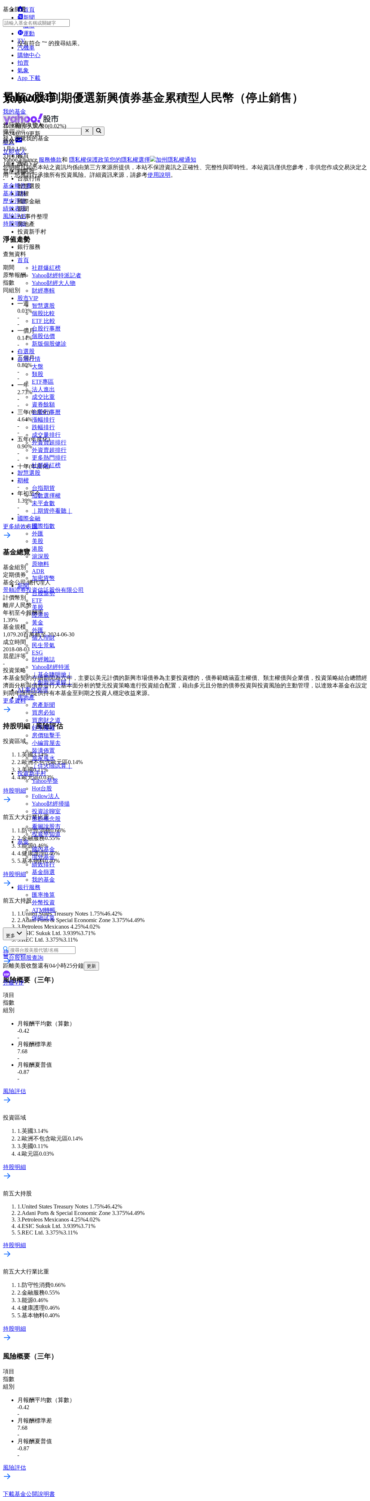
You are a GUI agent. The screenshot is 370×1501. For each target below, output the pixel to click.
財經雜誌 (43, 659)
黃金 (37, 622)
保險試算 (43, 917)
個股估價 (43, 336)
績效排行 (43, 864)
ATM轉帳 (44, 910)
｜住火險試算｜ (52, 766)
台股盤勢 (43, 593)
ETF (37, 600)
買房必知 (43, 712)
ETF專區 (43, 382)
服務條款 (50, 160)
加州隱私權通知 (176, 160)
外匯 (37, 533)
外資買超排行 (49, 442)
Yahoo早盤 (45, 781)
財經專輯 (43, 290)
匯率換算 (43, 895)
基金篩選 (43, 872)
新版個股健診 (49, 344)
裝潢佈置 (43, 750)
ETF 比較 (43, 321)
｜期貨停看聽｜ (52, 511)
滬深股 (40, 556)
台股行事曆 (46, 328)
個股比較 (43, 313)
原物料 (40, 564)
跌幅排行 (43, 427)
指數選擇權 (46, 495)
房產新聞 (43, 705)
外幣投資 (43, 902)
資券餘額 (43, 404)
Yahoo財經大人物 (54, 283)
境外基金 (43, 857)
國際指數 (43, 526)
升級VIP (13, 983)
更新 (91, 966)
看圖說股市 (46, 826)
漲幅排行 (43, 420)
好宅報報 (43, 728)
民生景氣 (43, 645)
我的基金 (43, 880)
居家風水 (43, 758)
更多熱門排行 (49, 458)
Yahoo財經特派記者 (56, 275)
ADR (38, 571)
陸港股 (40, 615)
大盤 (37, 366)
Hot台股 (42, 788)
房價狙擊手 (46, 735)
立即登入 (14, 152)
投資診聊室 (46, 811)
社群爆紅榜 (46, 268)
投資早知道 (46, 834)
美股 (37, 541)
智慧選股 (43, 306)
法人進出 (43, 389)
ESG (37, 652)
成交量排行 (46, 435)
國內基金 (43, 849)
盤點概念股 (46, 819)
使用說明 (159, 175)
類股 (37, 374)
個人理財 (43, 638)
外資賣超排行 (49, 450)
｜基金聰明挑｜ (52, 674)
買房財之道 (46, 720)
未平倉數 (43, 503)
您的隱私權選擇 (129, 160)
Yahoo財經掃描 (51, 804)
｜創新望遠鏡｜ (52, 682)
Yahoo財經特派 (51, 667)
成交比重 (43, 397)
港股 (37, 549)
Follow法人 (46, 796)
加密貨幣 (43, 578)
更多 (10, 935)
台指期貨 (43, 488)
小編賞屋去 (46, 743)
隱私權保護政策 (89, 160)
